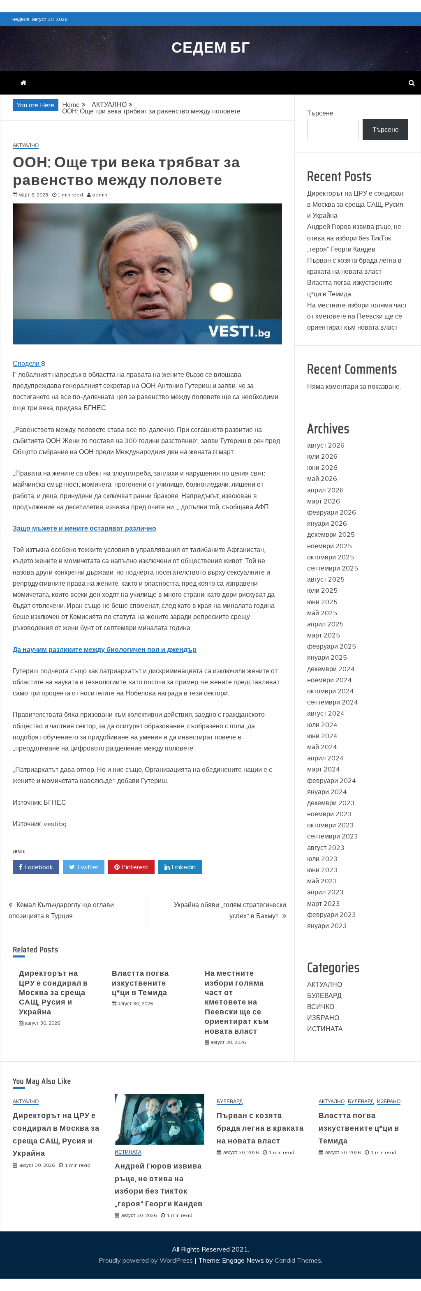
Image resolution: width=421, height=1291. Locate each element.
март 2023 (323, 903)
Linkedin (183, 867)
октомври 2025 (330, 557)
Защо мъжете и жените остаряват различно (84, 528)
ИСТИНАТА (325, 1029)
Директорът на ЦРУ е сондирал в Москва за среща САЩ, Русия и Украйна (53, 993)
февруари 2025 (331, 646)
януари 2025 (327, 657)
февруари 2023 (331, 914)
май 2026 (322, 478)
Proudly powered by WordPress (146, 1260)
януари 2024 (327, 792)
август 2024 (326, 713)
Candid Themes (298, 1260)
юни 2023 (322, 870)
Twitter (86, 867)
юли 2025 (322, 590)
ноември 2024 (329, 680)
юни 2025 (322, 602)
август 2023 (326, 847)
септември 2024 (332, 702)
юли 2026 (322, 456)
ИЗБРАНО (323, 1018)
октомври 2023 (330, 825)
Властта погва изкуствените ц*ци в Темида (140, 983)
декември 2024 (331, 669)
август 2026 (326, 445)
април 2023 (325, 892)
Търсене (320, 113)
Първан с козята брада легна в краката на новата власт (260, 1128)
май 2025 (322, 613)
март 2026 (323, 501)
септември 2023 (332, 836)
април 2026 (325, 490)
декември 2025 (331, 534)
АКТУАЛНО (26, 145)
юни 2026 (322, 467)
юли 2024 (322, 725)
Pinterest (134, 867)
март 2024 (323, 769)
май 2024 (322, 747)
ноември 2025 (329, 546)
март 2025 (323, 635)
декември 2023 (331, 803)
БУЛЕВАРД (324, 995)
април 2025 (325, 624)
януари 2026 (327, 523)
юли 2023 (322, 859)
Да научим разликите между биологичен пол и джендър (105, 649)
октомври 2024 (330, 691)
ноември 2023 (329, 814)
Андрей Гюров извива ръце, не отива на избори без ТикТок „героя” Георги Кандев (354, 237)
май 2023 (322, 881)
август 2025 (326, 579)
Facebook (38, 867)
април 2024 (325, 758)
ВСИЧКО (320, 1006)
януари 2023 (327, 925)
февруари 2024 (331, 780)
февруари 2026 (331, 512)
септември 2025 (332, 568)
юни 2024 (322, 736)
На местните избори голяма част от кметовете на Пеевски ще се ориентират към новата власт (237, 1002)
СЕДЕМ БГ (210, 47)
